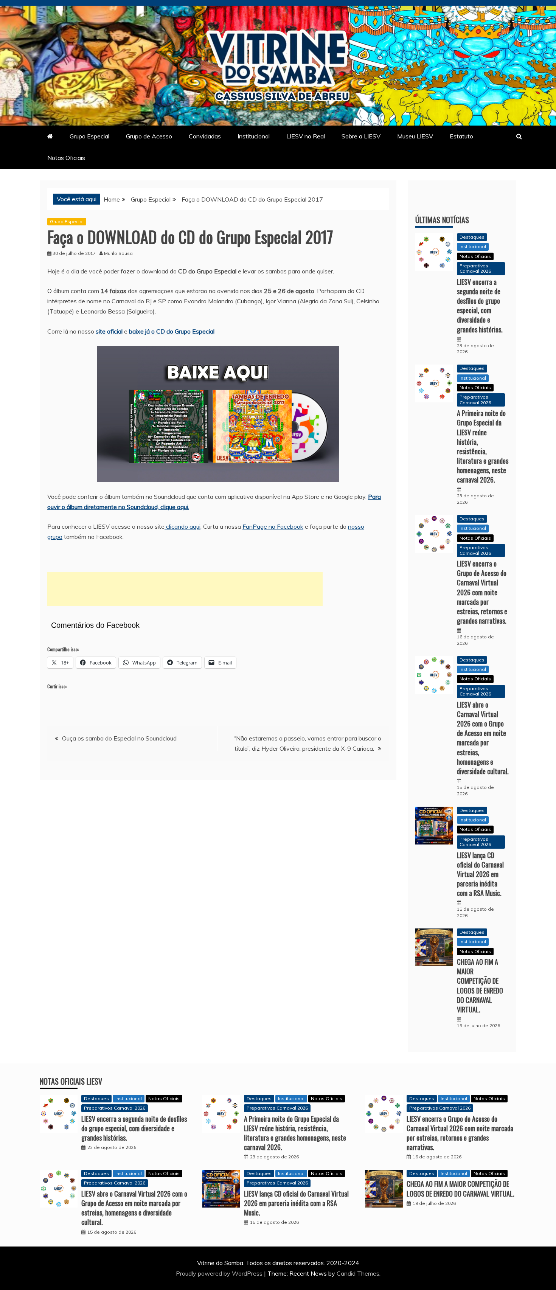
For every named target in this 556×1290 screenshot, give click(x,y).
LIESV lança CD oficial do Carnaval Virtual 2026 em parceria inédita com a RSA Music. (480, 874)
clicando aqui (182, 526)
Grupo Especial (89, 136)
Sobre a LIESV (361, 136)
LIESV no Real (305, 136)
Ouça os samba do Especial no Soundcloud (119, 738)
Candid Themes (358, 1273)
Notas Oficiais (66, 157)
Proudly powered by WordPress (220, 1273)
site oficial (109, 331)
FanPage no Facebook (272, 526)
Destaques (472, 237)
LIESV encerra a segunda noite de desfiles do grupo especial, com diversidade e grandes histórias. (480, 305)
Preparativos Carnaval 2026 (475, 268)
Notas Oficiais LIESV (71, 1081)
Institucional (254, 136)
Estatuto (461, 136)
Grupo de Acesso (149, 136)
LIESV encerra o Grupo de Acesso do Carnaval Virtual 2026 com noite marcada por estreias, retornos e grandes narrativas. (482, 592)
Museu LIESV (415, 136)
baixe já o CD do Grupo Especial (171, 331)
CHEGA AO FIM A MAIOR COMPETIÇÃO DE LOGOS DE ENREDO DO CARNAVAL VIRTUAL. (480, 985)
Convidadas (205, 136)
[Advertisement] (185, 589)
